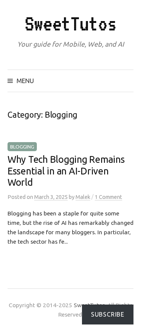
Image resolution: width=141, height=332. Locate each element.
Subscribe (107, 314)
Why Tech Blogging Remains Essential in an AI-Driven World (66, 170)
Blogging (22, 147)
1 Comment (108, 197)
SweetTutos (71, 23)
